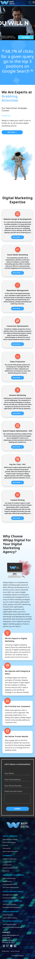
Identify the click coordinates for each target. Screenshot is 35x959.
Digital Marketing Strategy (10, 839)
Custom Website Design (9, 878)
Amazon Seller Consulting (10, 918)
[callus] (30, 2)
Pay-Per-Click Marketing (9, 842)
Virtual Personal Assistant (10, 898)
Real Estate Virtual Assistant (10, 895)
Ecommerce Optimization (9, 859)
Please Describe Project (13, 791)
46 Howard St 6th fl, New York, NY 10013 (8, 941)
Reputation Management (17, 290)
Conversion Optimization (17, 326)
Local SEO (5, 845)
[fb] (4, 946)
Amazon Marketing (17, 395)
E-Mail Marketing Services (10, 884)
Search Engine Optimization (10, 851)
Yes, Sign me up (6, 47)
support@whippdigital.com (10, 935)
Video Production (17, 361)
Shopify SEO (6, 871)
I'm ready (26, 37)
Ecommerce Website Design (10, 868)
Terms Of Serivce (15, 951)
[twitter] (7, 946)
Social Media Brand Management (12, 907)
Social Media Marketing (17, 255)
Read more (16, 237)
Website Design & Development (17, 219)
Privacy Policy (5, 951)
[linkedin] (15, 946)
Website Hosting (7, 881)
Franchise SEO (6, 848)
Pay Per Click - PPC (17, 464)
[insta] (11, 946)
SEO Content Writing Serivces (11, 887)
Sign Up (4, 57)
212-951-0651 (6, 938)
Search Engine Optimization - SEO (17, 431)
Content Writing (17, 500)
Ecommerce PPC (7, 862)
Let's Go (11, 132)
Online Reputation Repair (10, 924)
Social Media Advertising (9, 904)
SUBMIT (17, 809)
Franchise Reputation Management (12, 927)
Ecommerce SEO (7, 865)
